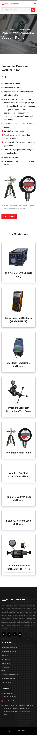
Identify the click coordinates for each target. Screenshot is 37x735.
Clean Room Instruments (9, 647)
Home (3, 29)
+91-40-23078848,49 (10, 696)
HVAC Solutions (6, 682)
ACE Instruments (27, 731)
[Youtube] (20, 634)
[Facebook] (3, 634)
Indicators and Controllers (10, 675)
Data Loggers (5, 659)
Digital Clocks (5, 655)
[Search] (33, 10)
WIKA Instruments (7, 671)
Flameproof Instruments (9, 651)
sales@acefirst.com (10, 701)
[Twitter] (9, 634)
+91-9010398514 (9, 694)
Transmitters (5, 663)
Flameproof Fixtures (8, 678)
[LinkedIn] (14, 634)
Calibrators (5, 667)
